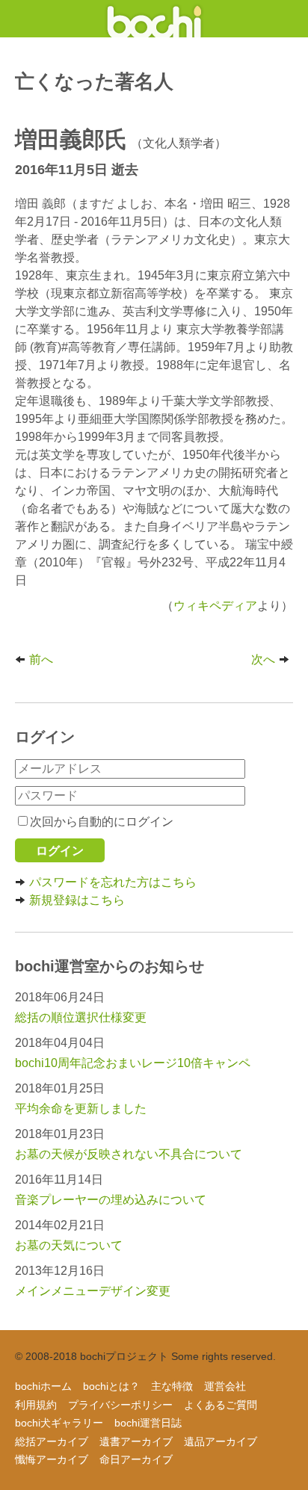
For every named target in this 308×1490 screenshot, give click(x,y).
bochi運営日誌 (148, 1423)
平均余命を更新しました (81, 1108)
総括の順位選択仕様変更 (81, 1017)
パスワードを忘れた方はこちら (113, 882)
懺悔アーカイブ (51, 1459)
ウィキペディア (215, 605)
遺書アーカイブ (136, 1441)
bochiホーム (43, 1386)
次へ (263, 659)
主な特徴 (172, 1386)
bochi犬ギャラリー (59, 1423)
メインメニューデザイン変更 (92, 1291)
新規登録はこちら (77, 900)
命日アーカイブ (136, 1459)
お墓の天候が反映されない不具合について (128, 1154)
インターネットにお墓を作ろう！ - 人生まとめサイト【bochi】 (154, 18)
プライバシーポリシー (120, 1405)
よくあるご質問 (220, 1405)
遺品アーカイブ (220, 1441)
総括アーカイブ (51, 1441)
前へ (41, 659)
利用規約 (36, 1405)
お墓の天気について (69, 1245)
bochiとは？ (111, 1386)
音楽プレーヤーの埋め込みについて (110, 1199)
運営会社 (225, 1386)
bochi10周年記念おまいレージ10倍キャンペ (132, 1063)
